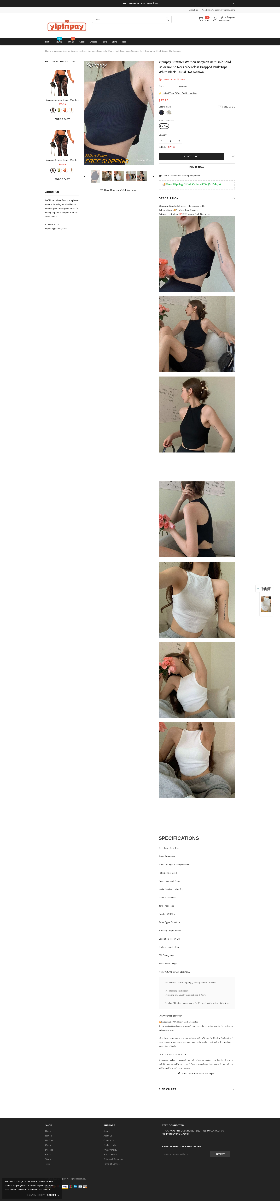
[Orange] (65, 110)
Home (48, 51)
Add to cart (62, 119)
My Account (224, 20)
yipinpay (183, 86)
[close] (233, 3)
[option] (119, 113)
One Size (163, 126)
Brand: (162, 86)
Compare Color (144, 160)
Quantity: (163, 135)
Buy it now (196, 167)
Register (231, 17)
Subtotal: (163, 147)
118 (165, 175)
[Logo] (66, 25)
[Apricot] (71, 110)
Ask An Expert (129, 190)
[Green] (59, 110)
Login (222, 17)
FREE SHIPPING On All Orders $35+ (140, 3)
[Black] (53, 110)
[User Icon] (215, 19)
